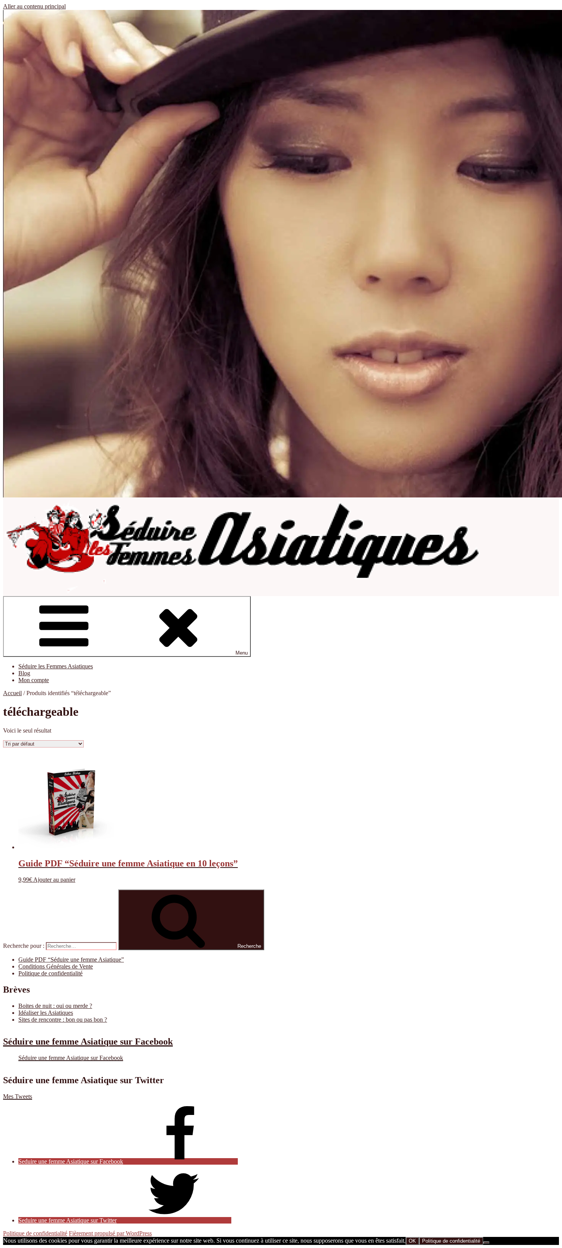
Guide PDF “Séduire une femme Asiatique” (71, 959)
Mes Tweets (17, 1096)
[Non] (486, 1243)
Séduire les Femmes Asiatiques (55, 666)
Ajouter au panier (54, 879)
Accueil (12, 693)
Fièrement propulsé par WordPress (110, 1233)
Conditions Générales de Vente (55, 966)
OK (412, 1241)
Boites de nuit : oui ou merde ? (55, 1006)
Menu (242, 653)
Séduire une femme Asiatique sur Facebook (88, 1041)
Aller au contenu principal (34, 6)
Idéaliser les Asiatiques (45, 1012)
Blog (24, 673)
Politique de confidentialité (50, 973)
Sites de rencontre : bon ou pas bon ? (62, 1019)
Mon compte (33, 680)
